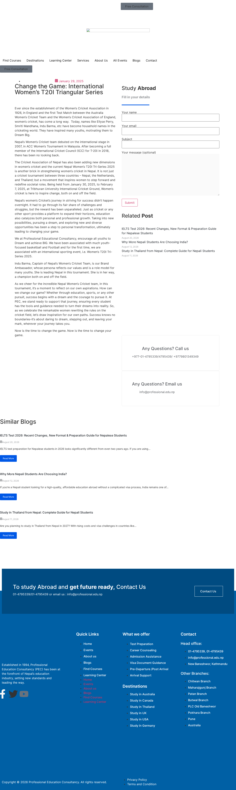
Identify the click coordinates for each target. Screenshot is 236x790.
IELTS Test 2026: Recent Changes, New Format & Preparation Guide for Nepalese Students (63, 435)
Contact (151, 60)
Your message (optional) (139, 152)
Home (88, 644)
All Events (120, 60)
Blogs (136, 60)
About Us (101, 60)
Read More (8, 458)
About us (90, 656)
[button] (137, 6)
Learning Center (60, 60)
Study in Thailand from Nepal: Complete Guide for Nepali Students (46, 512)
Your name (129, 112)
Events (88, 650)
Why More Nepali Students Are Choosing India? (33, 474)
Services (83, 60)
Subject (127, 139)
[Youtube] (24, 694)
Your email (129, 126)
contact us (208, 591)
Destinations (35, 60)
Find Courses (12, 60)
